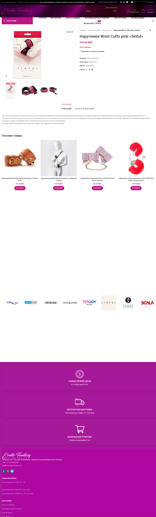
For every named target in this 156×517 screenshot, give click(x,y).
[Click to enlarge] (6, 76)
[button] (20, 188)
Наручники (107, 30)
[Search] (153, 20)
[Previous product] (147, 30)
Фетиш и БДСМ (94, 30)
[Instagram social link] (124, 2)
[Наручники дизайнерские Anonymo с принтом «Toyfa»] (58, 158)
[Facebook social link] (121, 2)
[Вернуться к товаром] (150, 30)
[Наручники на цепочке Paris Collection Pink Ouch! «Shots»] (97, 158)
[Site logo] (17, 11)
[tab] (67, 107)
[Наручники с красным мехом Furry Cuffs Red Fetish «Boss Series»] (136, 158)
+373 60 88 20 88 (12, 462)
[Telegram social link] (127, 2)
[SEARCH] (114, 11)
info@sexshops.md (14, 466)
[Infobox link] (130, 11)
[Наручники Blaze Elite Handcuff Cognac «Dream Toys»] (20, 158)
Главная (83, 30)
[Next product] (153, 30)
